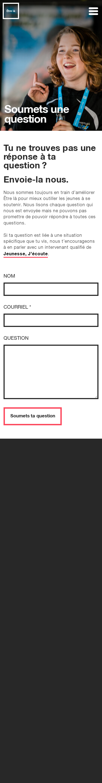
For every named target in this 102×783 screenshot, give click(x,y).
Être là (11, 11)
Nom (9, 276)
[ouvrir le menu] (93, 11)
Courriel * (17, 307)
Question (16, 338)
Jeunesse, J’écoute (26, 254)
